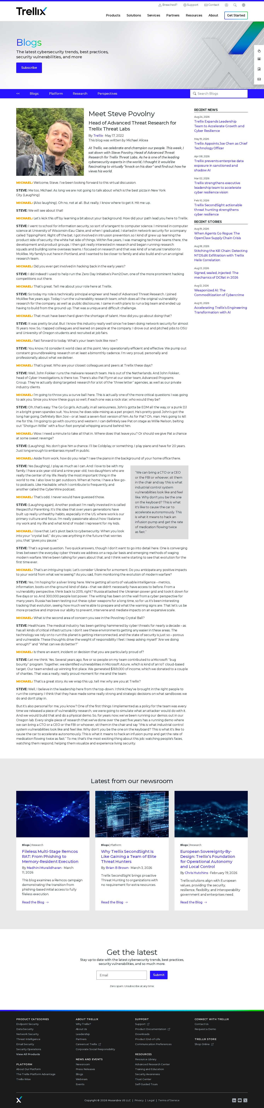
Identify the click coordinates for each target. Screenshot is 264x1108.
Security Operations (28, 1049)
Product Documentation (150, 1029)
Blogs (79, 1074)
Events (80, 1084)
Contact (213, 5)
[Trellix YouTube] (240, 1100)
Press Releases (85, 1069)
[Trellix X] (245, 1100)
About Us (81, 1029)
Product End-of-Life (147, 1039)
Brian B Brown (117, 868)
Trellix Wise (23, 1079)
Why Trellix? (83, 1024)
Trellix (98, 135)
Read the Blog (33, 902)
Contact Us (202, 1024)
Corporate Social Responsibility (95, 1049)
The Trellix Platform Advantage (35, 1074)
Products (113, 15)
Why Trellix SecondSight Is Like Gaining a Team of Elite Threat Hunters (128, 856)
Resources (194, 15)
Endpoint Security (27, 1024)
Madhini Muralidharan (44, 868)
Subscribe (29, 68)
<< (18, 93)
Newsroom (83, 1064)
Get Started (236, 15)
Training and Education (149, 1069)
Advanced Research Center (152, 1064)
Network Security (27, 1034)
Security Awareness (147, 1074)
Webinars (82, 1079)
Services (153, 15)
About (213, 15)
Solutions (134, 15)
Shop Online (202, 1044)
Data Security (24, 1029)
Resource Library (145, 1059)
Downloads (142, 1034)
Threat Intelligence (28, 1039)
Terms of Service (168, 1100)
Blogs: (34, 93)
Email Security (25, 1044)
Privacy (139, 1100)
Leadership (83, 1034)
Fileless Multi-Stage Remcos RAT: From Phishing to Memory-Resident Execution (50, 856)
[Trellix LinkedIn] (234, 1100)
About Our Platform (28, 1069)
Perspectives (107, 93)
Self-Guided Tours (146, 1084)
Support (192, 5)
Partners (173, 15)
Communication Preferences (153, 1044)
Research (80, 93)
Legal (150, 1100)
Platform (56, 93)
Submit (158, 975)
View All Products (28, 1054)
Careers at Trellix (86, 1044)
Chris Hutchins (196, 873)
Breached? (169, 5)
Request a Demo (205, 1029)
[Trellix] (19, 1099)
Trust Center (143, 1079)
